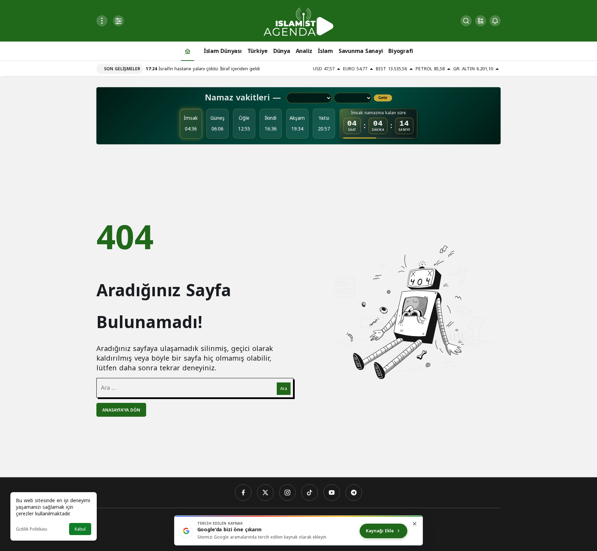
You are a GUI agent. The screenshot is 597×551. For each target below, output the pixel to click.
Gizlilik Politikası (31, 529)
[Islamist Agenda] (298, 21)
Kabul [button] (80, 529)
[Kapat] (414, 523)
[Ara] (466, 20)
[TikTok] (309, 492)
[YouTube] (331, 492)
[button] (480, 20)
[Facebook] (243, 492)
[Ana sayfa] (187, 51)
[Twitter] (265, 492)
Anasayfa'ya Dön (121, 410)
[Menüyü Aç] (101, 20)
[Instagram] (287, 492)
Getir (383, 97)
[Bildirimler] (495, 20)
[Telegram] (353, 492)
